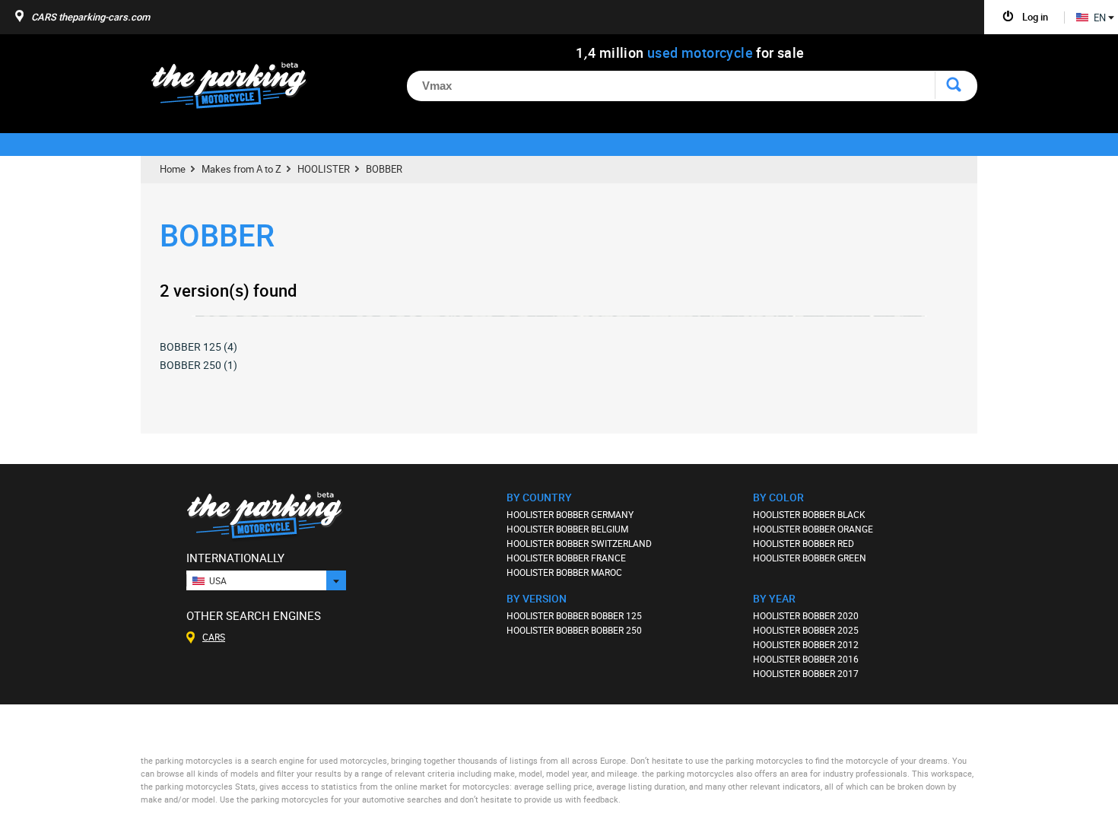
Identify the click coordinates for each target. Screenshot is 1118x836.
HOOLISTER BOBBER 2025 (806, 630)
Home (173, 169)
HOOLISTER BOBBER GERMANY (570, 514)
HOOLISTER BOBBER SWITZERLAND (579, 543)
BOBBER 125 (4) (198, 346)
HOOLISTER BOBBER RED (803, 543)
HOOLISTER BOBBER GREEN (809, 558)
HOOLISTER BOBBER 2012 (806, 644)
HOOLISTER (323, 169)
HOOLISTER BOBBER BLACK (809, 514)
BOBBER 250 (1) (198, 365)
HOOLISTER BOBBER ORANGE (813, 529)
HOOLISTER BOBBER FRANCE (566, 558)
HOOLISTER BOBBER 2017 (806, 673)
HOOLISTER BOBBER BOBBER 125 (574, 615)
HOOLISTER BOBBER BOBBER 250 (574, 630)
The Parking (237, 89)
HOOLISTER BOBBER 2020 (806, 615)
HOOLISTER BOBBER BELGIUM (567, 529)
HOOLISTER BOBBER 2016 (806, 659)
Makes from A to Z (241, 169)
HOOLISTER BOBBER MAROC (564, 572)
